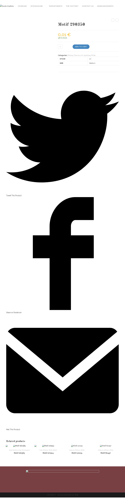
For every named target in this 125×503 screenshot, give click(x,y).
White (93, 55)
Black (55, 450)
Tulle (10, 450)
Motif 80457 (106, 453)
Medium (92, 63)
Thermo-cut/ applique (82, 55)
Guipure (71, 450)
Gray (19, 450)
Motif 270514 (48, 453)
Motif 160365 (19, 453)
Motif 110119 (77, 453)
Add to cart (81, 47)
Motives (70, 55)
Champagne (26, 450)
